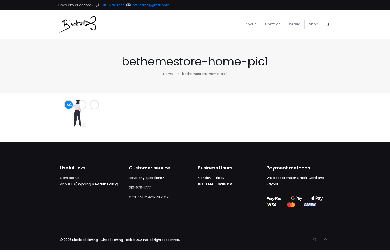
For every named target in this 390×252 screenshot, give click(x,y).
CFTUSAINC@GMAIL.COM (149, 197)
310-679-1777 (140, 187)
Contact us (69, 177)
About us (67, 184)
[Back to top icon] (325, 239)
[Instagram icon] (314, 239)
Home (168, 73)
